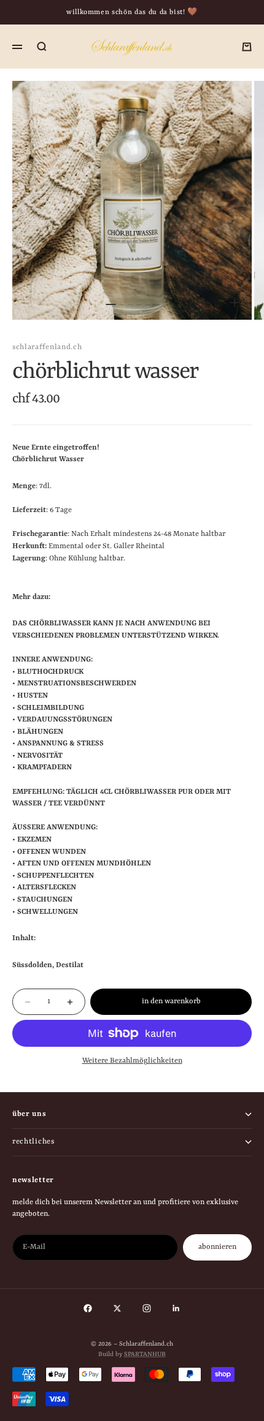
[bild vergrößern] (234, 302)
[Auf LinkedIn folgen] (176, 1308)
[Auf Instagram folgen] (147, 1308)
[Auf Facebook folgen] (88, 1308)
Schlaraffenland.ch (47, 347)
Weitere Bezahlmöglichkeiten (132, 1061)
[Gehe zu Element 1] (110, 304)
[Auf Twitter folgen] (117, 1308)
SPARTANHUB (145, 1354)
